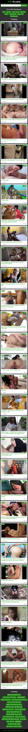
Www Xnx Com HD (8, 709)
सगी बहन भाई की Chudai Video (14, 714)
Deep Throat (15, 12)
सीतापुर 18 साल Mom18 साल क (14, 704)
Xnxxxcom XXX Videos (9, 697)
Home (4, 730)
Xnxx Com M (10, 721)
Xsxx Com (23, 719)
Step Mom (20, 14)
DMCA (13, 730)
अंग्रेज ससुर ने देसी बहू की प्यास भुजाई (10, 719)
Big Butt (8, 12)
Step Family (13, 14)
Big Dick (23, 12)
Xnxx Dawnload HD (8, 716)
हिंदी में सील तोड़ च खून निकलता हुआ (14, 707)
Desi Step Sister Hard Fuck (19, 699)
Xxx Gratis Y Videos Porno (14, 726)
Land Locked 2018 (20, 709)
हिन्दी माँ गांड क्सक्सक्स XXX (14, 695)
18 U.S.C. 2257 (21, 730)
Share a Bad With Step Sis (14, 712)
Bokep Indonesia (5, 699)
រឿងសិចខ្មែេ (18, 721)
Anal (4, 12)
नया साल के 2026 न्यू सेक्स (14, 724)
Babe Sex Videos (20, 716)
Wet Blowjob (14, 16)
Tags (9, 730)
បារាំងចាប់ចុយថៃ (21, 697)
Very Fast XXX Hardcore (14, 702)
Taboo (6, 14)
